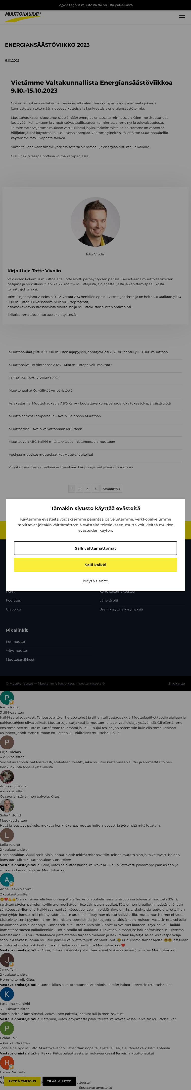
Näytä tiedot (95, 581)
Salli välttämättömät (95, 548)
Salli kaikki (95, 565)
